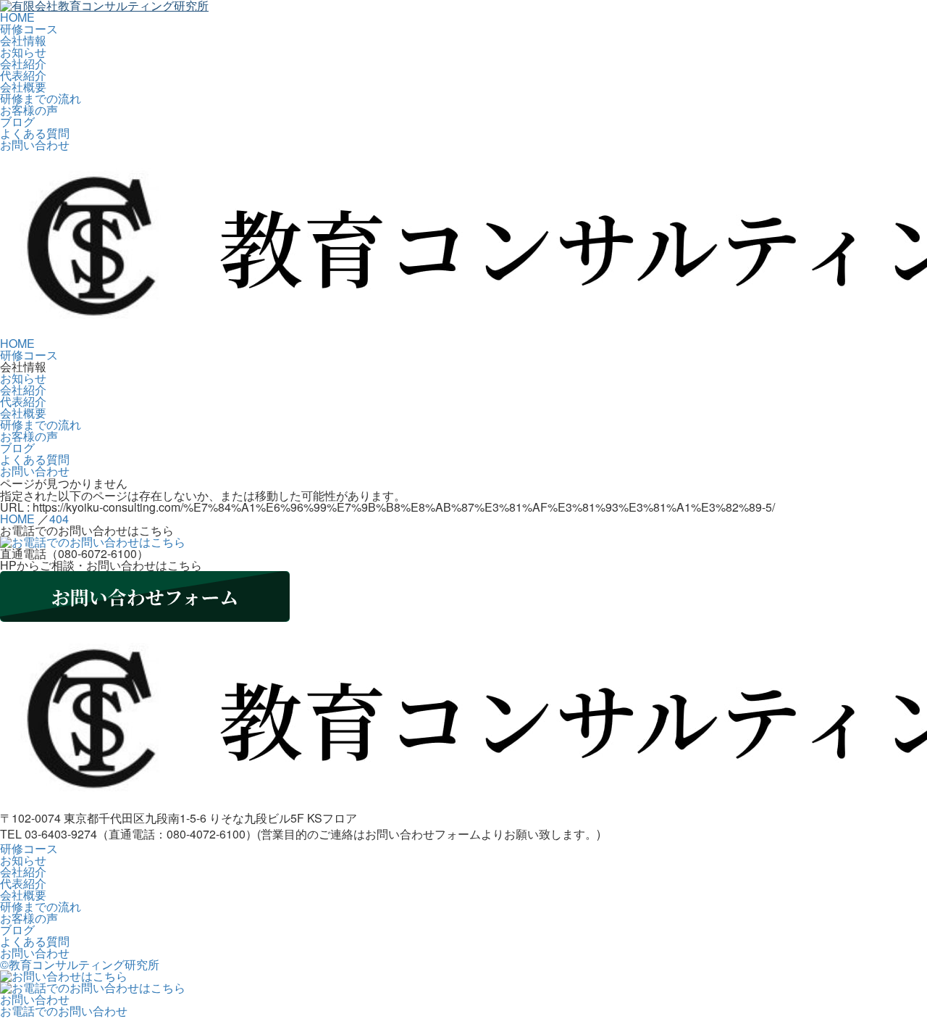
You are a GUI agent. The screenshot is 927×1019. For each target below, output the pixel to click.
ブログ (17, 121)
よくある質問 (35, 133)
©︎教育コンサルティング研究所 (79, 964)
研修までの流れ (40, 98)
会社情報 (23, 40)
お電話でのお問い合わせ (63, 1010)
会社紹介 (23, 63)
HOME (17, 17)
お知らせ (23, 51)
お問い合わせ (35, 144)
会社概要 (23, 86)
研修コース (29, 28)
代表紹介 (23, 75)
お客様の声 (29, 109)
